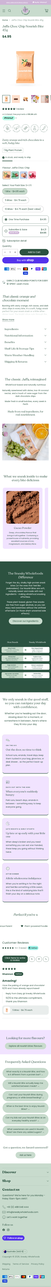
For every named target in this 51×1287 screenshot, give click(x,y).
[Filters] (39, 959)
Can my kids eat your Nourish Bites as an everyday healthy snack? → (26, 1119)
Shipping (6, 1264)
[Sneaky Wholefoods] (25, 10)
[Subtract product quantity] (5, 252)
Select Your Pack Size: (17, 185)
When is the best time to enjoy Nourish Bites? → (25, 1107)
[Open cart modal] (46, 11)
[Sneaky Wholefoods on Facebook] (3, 1230)
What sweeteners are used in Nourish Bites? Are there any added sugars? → (25, 1131)
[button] (9, 108)
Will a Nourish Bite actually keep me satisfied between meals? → (25, 1084)
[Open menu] (4, 11)
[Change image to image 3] (25, 99)
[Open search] (32, 959)
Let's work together (17, 1217)
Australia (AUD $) (15, 1251)
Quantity (7, 246)
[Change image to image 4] (35, 99)
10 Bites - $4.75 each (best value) (23, 209)
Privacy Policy (37, 1264)
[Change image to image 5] (45, 99)
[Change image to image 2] (16, 99)
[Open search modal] (9, 11)
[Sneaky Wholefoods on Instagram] (8, 1230)
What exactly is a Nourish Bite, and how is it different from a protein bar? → (25, 1073)
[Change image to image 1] (6, 99)
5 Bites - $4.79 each (15, 200)
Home (5, 20)
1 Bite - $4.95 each (15, 191)
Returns (5, 1269)
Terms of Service (21, 1264)
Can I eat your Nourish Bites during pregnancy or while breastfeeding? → (25, 1096)
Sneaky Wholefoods (30, 1256)
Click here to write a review (15, 959)
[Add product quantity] (15, 252)
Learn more (23, 283)
